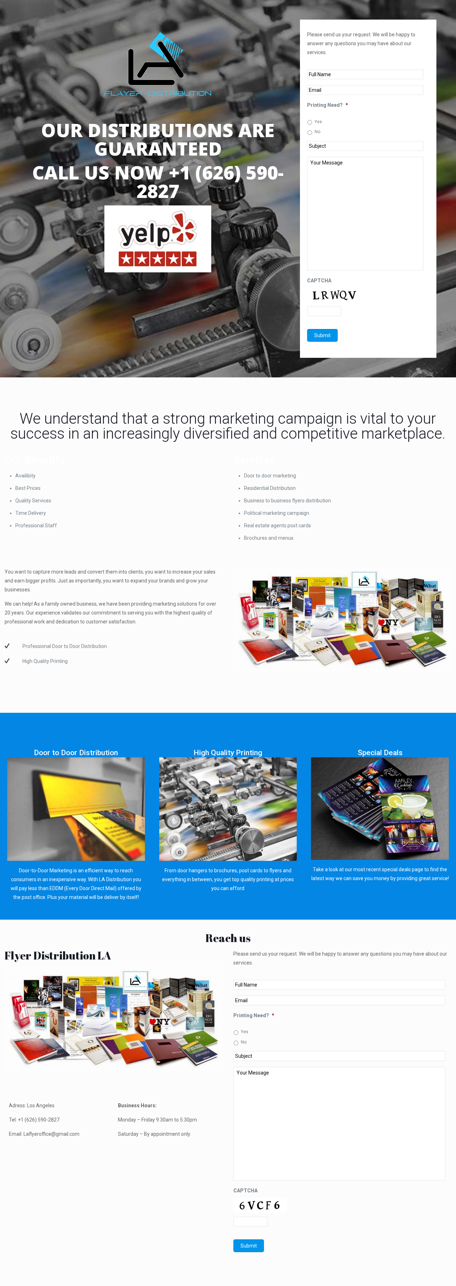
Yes (318, 121)
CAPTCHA (319, 280)
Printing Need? (327, 105)
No (318, 131)
